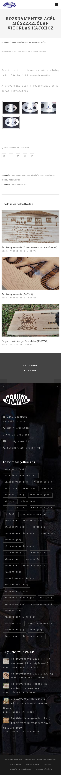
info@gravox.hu (18, 441)
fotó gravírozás (34, 514)
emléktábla (42, 508)
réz (46, 598)
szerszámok (15, 604)
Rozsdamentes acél (20, 185)
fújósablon (33, 521)
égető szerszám (41, 623)
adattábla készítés (30, 175)
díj (10, 501)
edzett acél (15, 508)
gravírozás (49, 175)
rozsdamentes (14, 180)
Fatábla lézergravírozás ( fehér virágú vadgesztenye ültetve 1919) (26, 723)
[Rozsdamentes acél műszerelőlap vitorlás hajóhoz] (4, 155)
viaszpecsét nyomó (20, 617)
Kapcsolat (48, 765)
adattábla (16, 175)
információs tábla (20, 533)
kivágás (13, 540)
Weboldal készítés (44, 769)
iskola (48, 533)
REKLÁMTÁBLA (17, 585)
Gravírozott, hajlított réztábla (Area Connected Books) (25, 704)
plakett (13, 572)
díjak (28, 501)
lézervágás (15, 553)
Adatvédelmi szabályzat (20, 769)
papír (11, 566)
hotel (39, 527)
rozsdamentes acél (19, 598)
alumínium (44, 482)
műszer (4, 180)
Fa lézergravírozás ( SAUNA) (32, 673)
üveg (11, 636)
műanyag (39, 553)
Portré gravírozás (19, 578)
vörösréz (14, 623)
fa (10, 514)
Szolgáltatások (32, 765)
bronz (30, 488)
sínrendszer (41, 604)
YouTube (30, 370)
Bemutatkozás (15, 765)
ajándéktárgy (17, 482)
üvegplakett (33, 636)
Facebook (30, 366)
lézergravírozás (19, 546)
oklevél (33, 559)
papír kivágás (35, 566)
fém (42, 175)
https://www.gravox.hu (23, 448)
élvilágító (14, 630)
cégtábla (14, 495)
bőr (48, 488)
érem (36, 630)
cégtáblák (40, 495)
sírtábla (13, 611)
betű (11, 488)
